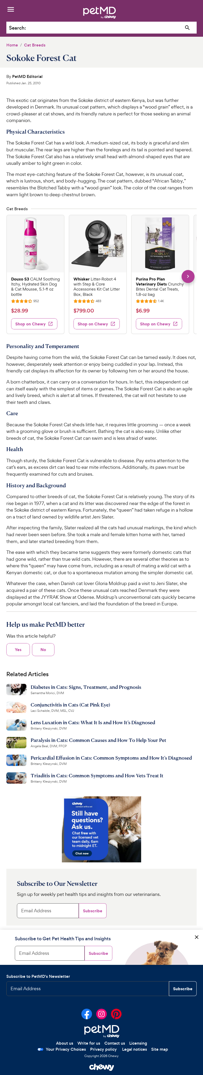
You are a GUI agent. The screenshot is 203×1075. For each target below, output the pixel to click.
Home (12, 45)
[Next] (188, 276)
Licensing (138, 1043)
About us (64, 1043)
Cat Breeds (34, 45)
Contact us (114, 1043)
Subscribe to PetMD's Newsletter (38, 976)
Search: (17, 28)
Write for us (88, 1043)
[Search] (187, 28)
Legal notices (134, 1049)
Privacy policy (103, 1049)
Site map (159, 1049)
